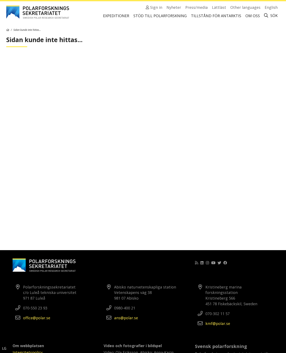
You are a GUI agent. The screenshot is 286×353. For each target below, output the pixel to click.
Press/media (196, 7)
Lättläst (219, 7)
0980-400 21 (124, 307)
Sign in (155, 7)
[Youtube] (213, 262)
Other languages (245, 7)
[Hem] (7, 30)
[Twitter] (219, 262)
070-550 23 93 (35, 307)
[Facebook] (225, 262)
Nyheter (173, 7)
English (271, 7)
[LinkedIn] (202, 262)
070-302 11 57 (217, 313)
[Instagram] (207, 262)
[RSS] (196, 262)
